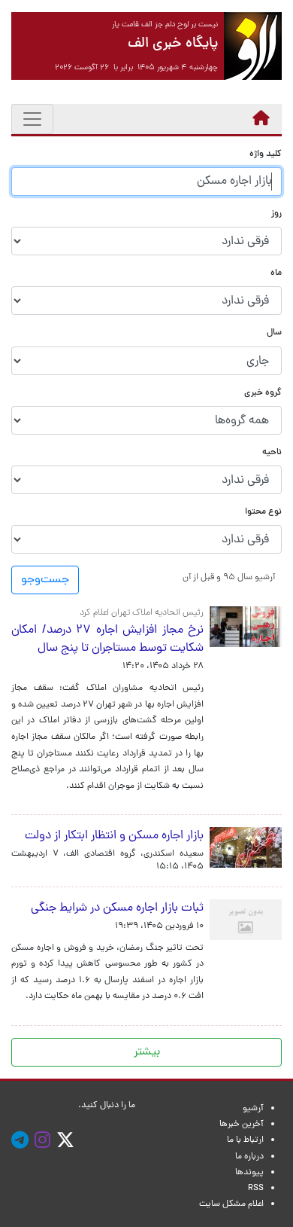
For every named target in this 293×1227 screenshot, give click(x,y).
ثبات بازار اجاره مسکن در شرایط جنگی (114, 908)
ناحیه (272, 453)
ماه (276, 273)
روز (276, 214)
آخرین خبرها (241, 1124)
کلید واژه (265, 154)
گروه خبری (263, 393)
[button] (229, 577)
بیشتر (147, 1052)
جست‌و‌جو (45, 580)
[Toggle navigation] (32, 119)
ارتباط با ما (245, 1140)
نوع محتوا (263, 512)
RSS (256, 1188)
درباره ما (249, 1157)
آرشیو (253, 1109)
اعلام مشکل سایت (231, 1204)
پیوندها (249, 1173)
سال (274, 333)
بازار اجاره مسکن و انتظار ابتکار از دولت (114, 836)
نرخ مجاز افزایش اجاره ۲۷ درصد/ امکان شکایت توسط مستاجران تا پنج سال (107, 639)
